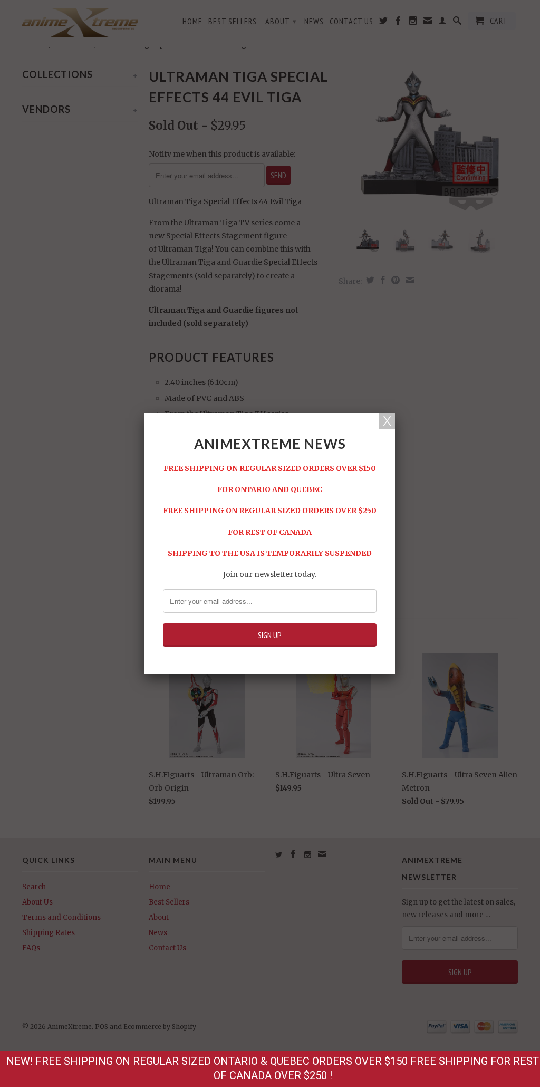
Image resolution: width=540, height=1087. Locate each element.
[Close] (387, 421)
